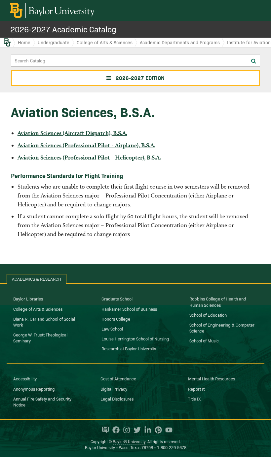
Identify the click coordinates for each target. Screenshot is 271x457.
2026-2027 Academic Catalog (63, 28)
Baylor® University (129, 441)
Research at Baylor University (128, 348)
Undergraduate (53, 42)
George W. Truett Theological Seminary (40, 337)
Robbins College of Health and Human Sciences (217, 301)
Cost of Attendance (118, 378)
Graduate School (117, 298)
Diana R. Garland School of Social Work (44, 322)
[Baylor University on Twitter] (135, 430)
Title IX (194, 399)
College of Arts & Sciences (105, 42)
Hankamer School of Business (129, 309)
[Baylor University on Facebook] (114, 430)
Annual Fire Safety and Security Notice (42, 401)
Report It (196, 389)
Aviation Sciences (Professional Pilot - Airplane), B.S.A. (86, 145)
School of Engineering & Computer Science (221, 328)
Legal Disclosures (117, 399)
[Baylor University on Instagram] (125, 430)
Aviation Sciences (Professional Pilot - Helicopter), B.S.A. (89, 157)
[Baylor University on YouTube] (167, 430)
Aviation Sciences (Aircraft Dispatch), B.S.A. (72, 132)
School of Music (204, 340)
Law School (112, 329)
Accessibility (25, 378)
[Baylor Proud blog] (103, 430)
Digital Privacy (113, 389)
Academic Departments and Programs (180, 42)
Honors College (115, 319)
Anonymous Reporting (34, 389)
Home (24, 42)
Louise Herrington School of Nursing (135, 338)
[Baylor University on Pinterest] (156, 430)
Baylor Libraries (28, 298)
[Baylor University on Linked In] (146, 430)
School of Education (208, 315)
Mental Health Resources (211, 378)
